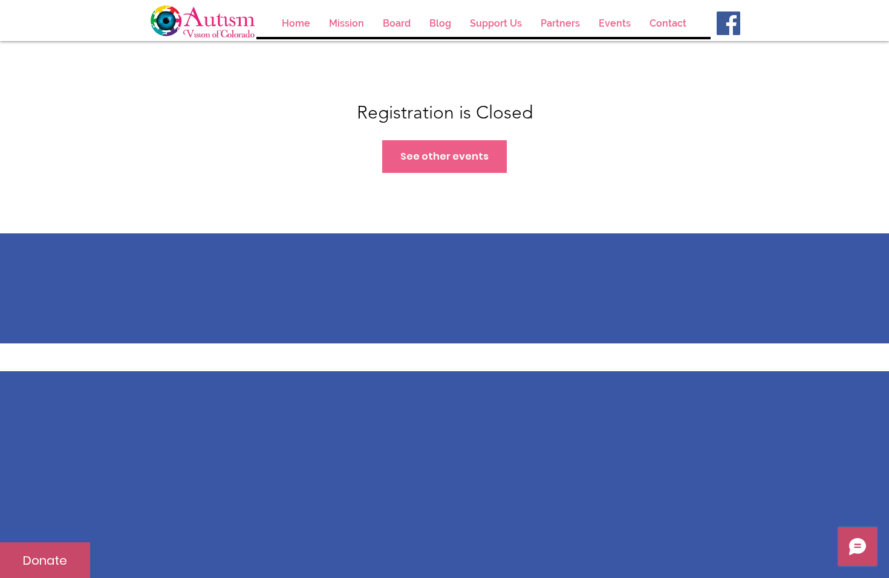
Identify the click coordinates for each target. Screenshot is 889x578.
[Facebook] (728, 23)
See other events (444, 156)
